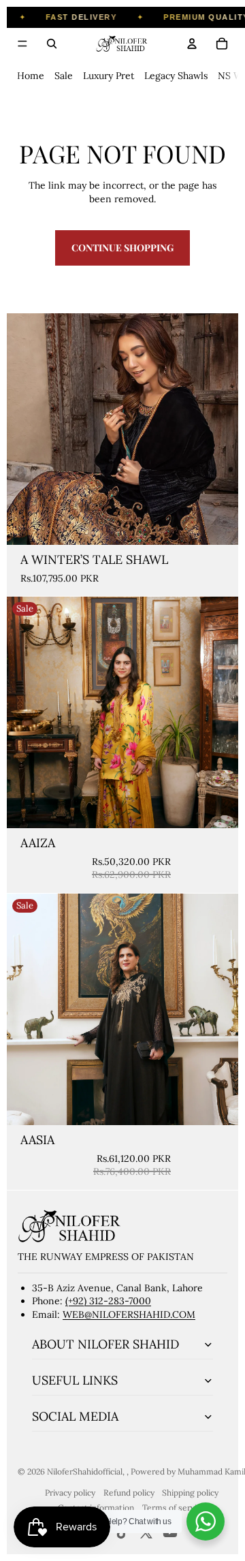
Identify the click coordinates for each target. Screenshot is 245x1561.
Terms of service (174, 1507)
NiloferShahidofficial (84, 1471)
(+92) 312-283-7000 (108, 1301)
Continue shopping (122, 247)
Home (30, 75)
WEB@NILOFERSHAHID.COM (129, 1314)
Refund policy (128, 1492)
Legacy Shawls (176, 75)
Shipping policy (190, 1492)
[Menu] (22, 43)
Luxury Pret (108, 75)
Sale (63, 75)
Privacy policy (70, 1492)
